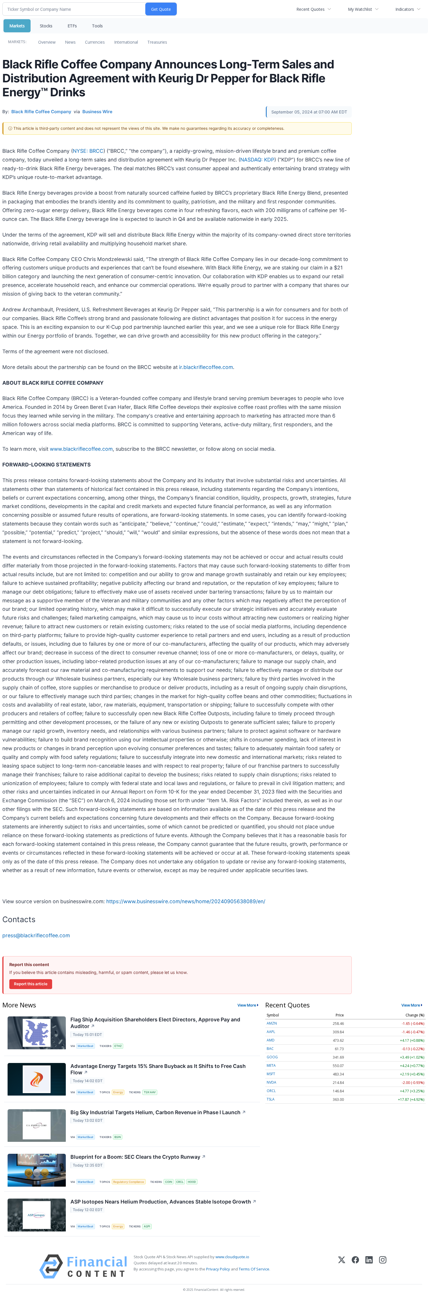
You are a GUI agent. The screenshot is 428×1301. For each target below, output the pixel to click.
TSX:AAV (150, 1092)
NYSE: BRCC (88, 151)
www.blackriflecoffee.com (81, 449)
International (126, 42)
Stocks (46, 26)
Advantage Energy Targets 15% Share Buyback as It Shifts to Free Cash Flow (158, 1069)
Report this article (30, 983)
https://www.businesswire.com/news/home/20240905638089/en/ (185, 901)
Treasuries (157, 42)
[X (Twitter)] (342, 1266)
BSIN (117, 1137)
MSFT (271, 1073)
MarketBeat (85, 1046)
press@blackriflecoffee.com (36, 935)
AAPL (271, 1031)
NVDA (271, 1082)
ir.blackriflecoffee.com (206, 367)
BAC (270, 1048)
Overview (47, 42)
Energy (118, 1092)
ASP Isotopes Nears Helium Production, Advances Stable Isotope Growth (163, 1202)
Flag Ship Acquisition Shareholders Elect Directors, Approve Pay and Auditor (155, 1022)
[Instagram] (383, 1266)
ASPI (147, 1226)
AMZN (272, 1023)
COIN (168, 1181)
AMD (271, 1040)
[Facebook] (355, 1266)
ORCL (271, 1090)
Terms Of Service (254, 1269)
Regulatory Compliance (128, 1181)
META (271, 1065)
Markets (17, 26)
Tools (97, 26)
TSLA (271, 1099)
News (70, 42)
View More (247, 1005)
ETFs (72, 26)
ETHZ (118, 1046)
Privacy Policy (218, 1269)
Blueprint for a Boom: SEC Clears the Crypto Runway (138, 1157)
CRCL (179, 1181)
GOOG (272, 1057)
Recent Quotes (310, 9)
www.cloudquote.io (232, 1256)
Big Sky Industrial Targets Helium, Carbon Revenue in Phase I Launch (158, 1112)
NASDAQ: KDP (257, 160)
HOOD (192, 1181)
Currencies (95, 42)
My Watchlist (360, 9)
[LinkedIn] (369, 1266)
